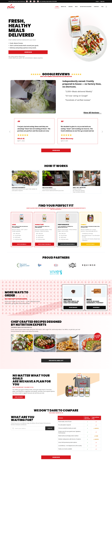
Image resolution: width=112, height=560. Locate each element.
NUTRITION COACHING (85, 6)
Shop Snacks (73, 307)
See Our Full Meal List (56, 360)
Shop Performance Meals (67, 244)
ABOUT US (63, 6)
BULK (76, 6)
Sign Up (102, 1)
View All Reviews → (92, 112)
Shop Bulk (96, 307)
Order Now (28, 52)
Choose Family (90, 244)
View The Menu (19, 397)
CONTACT (96, 6)
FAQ (102, 6)
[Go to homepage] (10, 6)
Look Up (50, 428)
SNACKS (70, 6)
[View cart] (106, 6)
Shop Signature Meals (44, 244)
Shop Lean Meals (21, 244)
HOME (56, 6)
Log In (97, 1)
